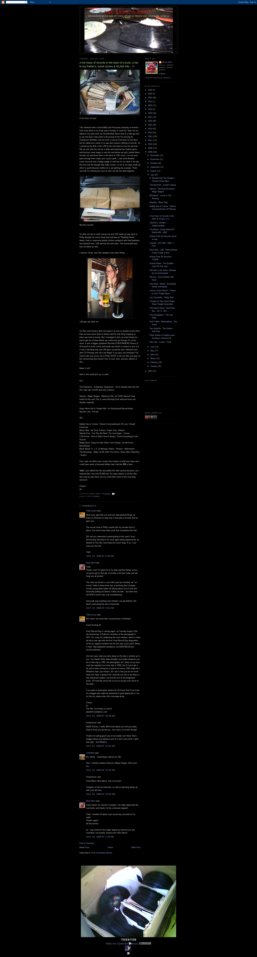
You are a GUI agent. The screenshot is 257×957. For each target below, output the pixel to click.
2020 (150, 105)
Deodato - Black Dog (158, 202)
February (154, 362)
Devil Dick (90, 563)
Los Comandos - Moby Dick (162, 297)
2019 (150, 109)
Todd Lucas (91, 511)
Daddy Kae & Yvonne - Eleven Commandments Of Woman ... (163, 209)
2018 (150, 113)
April (152, 354)
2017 (150, 117)
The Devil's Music (128, 12)
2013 (150, 132)
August (153, 171)
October (154, 163)
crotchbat (90, 753)
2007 (150, 371)
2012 (150, 136)
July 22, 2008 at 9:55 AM (100, 608)
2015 (150, 125)
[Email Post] (113, 494)
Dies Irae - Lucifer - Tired (160, 342)
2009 (150, 148)
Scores (96, 496)
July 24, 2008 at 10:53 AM (100, 794)
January (154, 366)
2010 (150, 144)
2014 (150, 129)
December (155, 155)
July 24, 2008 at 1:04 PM (100, 837)
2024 (150, 90)
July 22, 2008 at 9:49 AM (100, 556)
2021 (150, 101)
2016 (150, 121)
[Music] (133, 944)
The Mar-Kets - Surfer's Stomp (163, 185)
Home (110, 847)
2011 (150, 140)
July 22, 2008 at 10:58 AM (100, 716)
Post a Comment (86, 843)
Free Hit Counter (117, 944)
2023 (150, 94)
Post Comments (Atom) (101, 853)
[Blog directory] (145, 944)
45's (89, 496)
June (152, 347)
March (153, 358)
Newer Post (84, 847)
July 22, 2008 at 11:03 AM (100, 746)
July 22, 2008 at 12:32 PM (100, 770)
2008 (150, 152)
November (155, 159)
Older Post (135, 847)
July (152, 175)
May (152, 351)
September (155, 167)
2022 (150, 98)
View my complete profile (158, 78)
